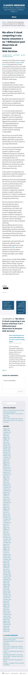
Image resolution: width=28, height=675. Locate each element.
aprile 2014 (6, 480)
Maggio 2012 (6, 509)
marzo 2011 (6, 532)
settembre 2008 (7, 579)
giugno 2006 (6, 621)
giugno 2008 (6, 584)
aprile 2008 (6, 588)
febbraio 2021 (6, 444)
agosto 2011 (6, 524)
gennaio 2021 (6, 445)
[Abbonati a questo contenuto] (3, 635)
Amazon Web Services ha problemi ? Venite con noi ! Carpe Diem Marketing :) (7, 305)
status (13, 247)
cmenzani (17, 55)
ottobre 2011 (6, 521)
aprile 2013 (6, 495)
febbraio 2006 (6, 623)
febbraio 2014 (6, 484)
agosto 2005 (6, 626)
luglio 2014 (6, 477)
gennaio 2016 (6, 467)
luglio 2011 (6, 526)
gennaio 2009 (6, 572)
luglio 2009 (6, 562)
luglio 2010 (6, 546)
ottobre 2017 (6, 459)
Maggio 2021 (6, 439)
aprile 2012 (6, 511)
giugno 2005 (6, 629)
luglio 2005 (6, 628)
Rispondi (4, 370)
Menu (14, 17)
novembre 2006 (7, 614)
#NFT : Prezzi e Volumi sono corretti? (13, 418)
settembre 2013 (7, 490)
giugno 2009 (6, 564)
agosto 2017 (6, 460)
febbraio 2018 (6, 455)
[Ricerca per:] (10, 403)
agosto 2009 (6, 561)
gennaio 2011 (6, 536)
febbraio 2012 (6, 514)
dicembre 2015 (7, 469)
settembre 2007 (7, 599)
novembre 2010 (7, 539)
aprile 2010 (6, 551)
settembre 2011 (7, 522)
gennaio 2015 (6, 472)
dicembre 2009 (7, 556)
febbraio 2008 (6, 591)
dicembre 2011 (7, 517)
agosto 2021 (6, 434)
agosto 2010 (6, 544)
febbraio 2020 (6, 449)
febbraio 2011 (6, 534)
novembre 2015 (7, 470)
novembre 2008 (7, 576)
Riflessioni (10, 56)
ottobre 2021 (6, 430)
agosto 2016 (6, 465)
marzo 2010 (6, 552)
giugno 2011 (6, 527)
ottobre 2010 (6, 541)
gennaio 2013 (6, 499)
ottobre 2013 (6, 489)
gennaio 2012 (6, 516)
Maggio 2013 (6, 494)
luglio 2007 (6, 603)
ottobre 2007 (6, 598)
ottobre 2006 (6, 616)
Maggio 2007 (6, 606)
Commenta (20, 391)
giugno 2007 (6, 604)
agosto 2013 (6, 492)
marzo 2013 (6, 497)
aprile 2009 (6, 567)
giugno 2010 (6, 547)
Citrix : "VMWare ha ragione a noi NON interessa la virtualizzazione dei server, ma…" (21, 307)
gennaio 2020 (6, 450)
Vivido (16, 77)
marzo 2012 (6, 512)
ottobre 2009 (6, 557)
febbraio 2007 (6, 611)
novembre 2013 (7, 487)
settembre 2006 (7, 618)
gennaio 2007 (6, 613)
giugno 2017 (6, 462)
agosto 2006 (6, 619)
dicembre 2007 (7, 594)
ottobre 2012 (6, 501)
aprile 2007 (6, 608)
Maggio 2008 (6, 586)
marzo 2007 (6, 609)
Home (4, 22)
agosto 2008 (6, 581)
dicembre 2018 (7, 454)
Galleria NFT (6, 417)
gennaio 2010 (6, 554)
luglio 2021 (6, 435)
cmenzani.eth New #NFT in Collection (13, 655)
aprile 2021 (6, 440)
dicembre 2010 (7, 537)
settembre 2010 (7, 542)
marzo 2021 (6, 442)
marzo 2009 (6, 569)
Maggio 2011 (6, 529)
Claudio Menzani (14, 5)
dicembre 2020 (7, 447)
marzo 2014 (6, 482)
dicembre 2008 (7, 574)
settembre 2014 (7, 474)
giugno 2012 (6, 507)
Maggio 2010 (6, 549)
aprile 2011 (6, 531)
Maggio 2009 (6, 566)
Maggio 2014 (6, 479)
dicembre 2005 (7, 624)
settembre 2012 (7, 502)
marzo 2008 (6, 589)
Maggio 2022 (6, 429)
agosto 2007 (6, 601)
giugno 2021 (6, 437)
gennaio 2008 (6, 593)
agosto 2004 (6, 631)
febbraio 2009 (6, 571)
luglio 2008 (6, 583)
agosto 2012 (6, 504)
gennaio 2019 (6, 452)
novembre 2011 (7, 519)
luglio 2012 (6, 506)
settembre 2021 (7, 432)
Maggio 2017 (6, 464)
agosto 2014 (6, 475)
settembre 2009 (7, 559)
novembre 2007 (7, 596)
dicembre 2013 (7, 485)
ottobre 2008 (6, 577)
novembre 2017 (7, 457)
